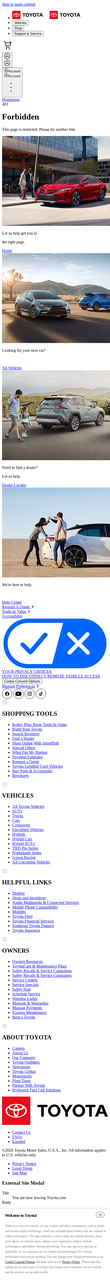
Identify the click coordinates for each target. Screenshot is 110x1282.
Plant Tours (21, 1081)
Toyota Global (24, 1071)
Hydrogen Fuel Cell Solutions (36, 1090)
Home (7, 251)
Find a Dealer (23, 738)
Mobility (19, 912)
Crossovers (21, 825)
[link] (18, 607)
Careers (18, 1048)
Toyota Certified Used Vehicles (37, 766)
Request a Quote (25, 761)
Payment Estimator (27, 757)
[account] (7, 59)
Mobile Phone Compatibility (35, 907)
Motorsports (22, 1076)
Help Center (12, 602)
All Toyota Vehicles (28, 806)
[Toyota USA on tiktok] (41, 697)
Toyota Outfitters (26, 1062)
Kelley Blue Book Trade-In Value (39, 724)
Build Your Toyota (27, 729)
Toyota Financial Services (33, 921)
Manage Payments (27, 1008)
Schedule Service (26, 994)
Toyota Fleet (22, 916)
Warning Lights (24, 998)
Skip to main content (18, 4)
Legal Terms (22, 1168)
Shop (18, 28)
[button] (22, 681)
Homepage (11, 99)
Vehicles (20, 23)
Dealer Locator (14, 485)
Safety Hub (21, 989)
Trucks (17, 816)
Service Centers (25, 980)
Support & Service (27, 34)
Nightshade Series (26, 853)
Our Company (24, 1057)
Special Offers (23, 748)
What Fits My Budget (29, 752)
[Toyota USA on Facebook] (7, 697)
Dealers (18, 893)
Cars (16, 820)
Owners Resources (27, 961)
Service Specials (25, 984)
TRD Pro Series (25, 848)
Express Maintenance (29, 1012)
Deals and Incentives (29, 898)
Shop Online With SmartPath (35, 743)
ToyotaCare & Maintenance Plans (39, 966)
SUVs (17, 811)
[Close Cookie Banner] (100, 1215)
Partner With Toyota (28, 1085)
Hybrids (18, 834)
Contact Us (21, 1132)
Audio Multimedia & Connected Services (45, 902)
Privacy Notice (24, 1163)
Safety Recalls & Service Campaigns (42, 971)
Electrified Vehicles (27, 829)
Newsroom (21, 1067)
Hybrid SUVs (23, 843)
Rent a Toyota (23, 1017)
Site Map (19, 1173)
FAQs (17, 1137)
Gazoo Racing (24, 857)
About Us (20, 1053)
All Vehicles (12, 368)
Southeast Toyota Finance (33, 926)
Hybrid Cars (22, 839)
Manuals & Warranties (30, 1003)
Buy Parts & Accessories (32, 771)
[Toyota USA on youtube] (18, 697)
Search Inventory (26, 734)
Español (18, 1141)
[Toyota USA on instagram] (30, 697)
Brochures (20, 775)
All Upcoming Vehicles (31, 862)
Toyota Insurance (26, 930)
